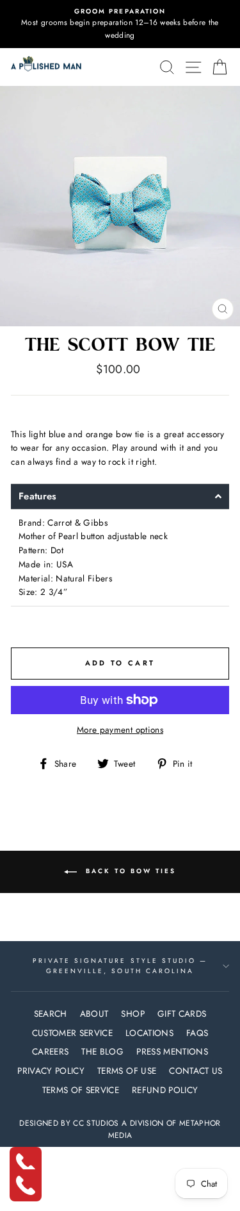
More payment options (120, 729)
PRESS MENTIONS (172, 1051)
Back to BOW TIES (129, 871)
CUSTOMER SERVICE (72, 1032)
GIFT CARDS (181, 1013)
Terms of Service (80, 1089)
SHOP (132, 1013)
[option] (120, 24)
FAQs (197, 1032)
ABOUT (94, 1013)
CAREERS (50, 1051)
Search (50, 1013)
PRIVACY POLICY (50, 1070)
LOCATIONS (149, 1032)
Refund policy (165, 1089)
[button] (120, 496)
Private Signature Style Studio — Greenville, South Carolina (120, 966)
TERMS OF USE (126, 1070)
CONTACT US (195, 1070)
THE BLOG (102, 1051)
